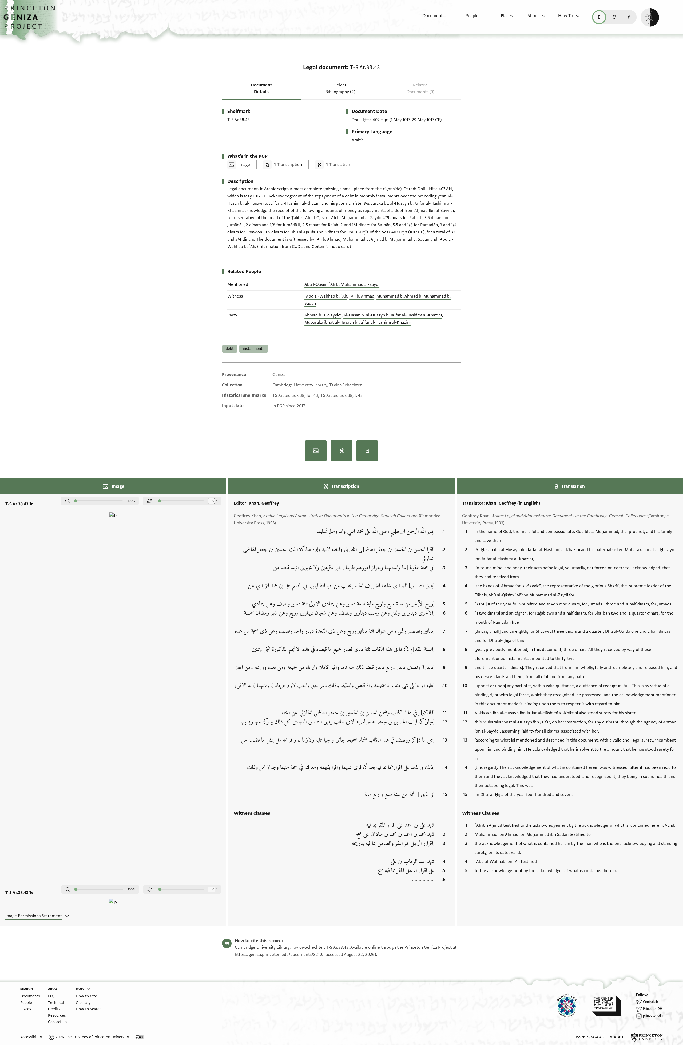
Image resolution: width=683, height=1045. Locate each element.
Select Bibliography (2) (340, 88)
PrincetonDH (652, 1009)
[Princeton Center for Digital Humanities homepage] (610, 1006)
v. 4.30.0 (617, 1037)
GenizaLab (650, 1002)
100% (131, 501)
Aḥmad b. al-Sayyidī (323, 315)
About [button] (533, 15)
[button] (31, 20)
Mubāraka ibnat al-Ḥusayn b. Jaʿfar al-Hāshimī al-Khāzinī (357, 322)
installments (253, 348)
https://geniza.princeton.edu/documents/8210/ (279, 954)
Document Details (261, 88)
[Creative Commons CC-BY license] (139, 1037)
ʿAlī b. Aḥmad (361, 296)
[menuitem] (428, 18)
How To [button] (565, 15)
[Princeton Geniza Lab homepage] (571, 1006)
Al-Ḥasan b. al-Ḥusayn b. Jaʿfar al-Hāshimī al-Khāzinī (392, 315)
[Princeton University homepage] (647, 1037)
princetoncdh (653, 1016)
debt (230, 348)
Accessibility (31, 1037)
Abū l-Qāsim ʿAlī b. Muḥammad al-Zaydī (341, 284)
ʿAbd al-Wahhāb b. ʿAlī (325, 296)
